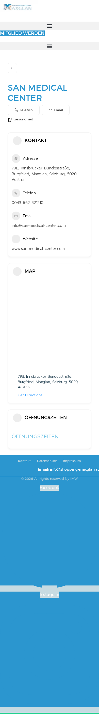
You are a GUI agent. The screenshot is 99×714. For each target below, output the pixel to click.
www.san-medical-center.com (38, 248)
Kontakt (24, 461)
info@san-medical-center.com (39, 225)
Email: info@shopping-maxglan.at (68, 469)
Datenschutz (47, 461)
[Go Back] (12, 68)
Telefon (26, 110)
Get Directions (30, 395)
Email (58, 110)
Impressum (72, 461)
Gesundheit (23, 119)
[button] (49, 26)
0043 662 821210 (28, 202)
